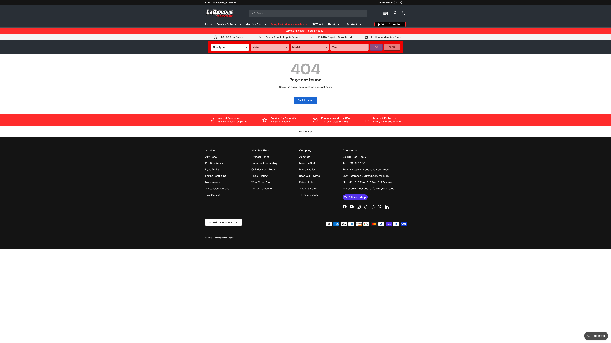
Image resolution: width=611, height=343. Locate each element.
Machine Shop (254, 24)
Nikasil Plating (259, 176)
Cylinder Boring (260, 156)
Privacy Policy (307, 169)
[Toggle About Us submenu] (341, 24)
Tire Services (212, 195)
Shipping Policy (308, 188)
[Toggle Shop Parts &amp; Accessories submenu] (306, 24)
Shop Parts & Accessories (287, 24)
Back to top (305, 131)
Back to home (305, 100)
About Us (333, 24)
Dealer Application (262, 188)
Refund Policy (307, 182)
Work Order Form (261, 182)
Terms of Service (309, 195)
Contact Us (354, 24)
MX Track (317, 24)
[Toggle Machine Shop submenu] (266, 24)
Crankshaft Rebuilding (264, 163)
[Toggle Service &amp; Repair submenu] (240, 24)
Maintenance (212, 182)
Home (209, 24)
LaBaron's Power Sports (223, 237)
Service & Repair (227, 24)
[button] (385, 13)
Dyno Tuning (212, 169)
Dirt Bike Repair (214, 163)
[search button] (252, 13)
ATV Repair (211, 156)
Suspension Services (217, 188)
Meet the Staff (307, 163)
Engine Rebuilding (215, 176)
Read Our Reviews (309, 176)
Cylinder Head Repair (263, 169)
